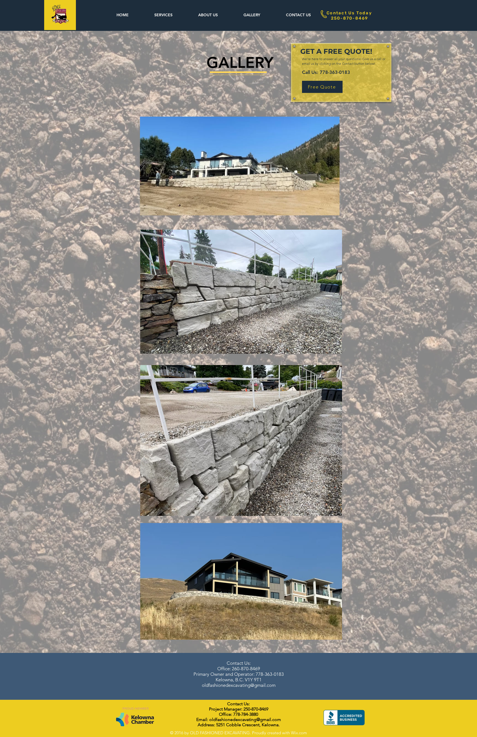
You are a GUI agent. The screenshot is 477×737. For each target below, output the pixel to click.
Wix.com (299, 732)
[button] (163, 15)
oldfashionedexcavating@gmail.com (238, 685)
